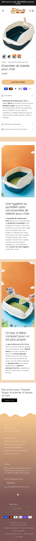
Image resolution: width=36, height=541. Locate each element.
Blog (5, 425)
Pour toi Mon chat (20, 522)
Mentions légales (10, 438)
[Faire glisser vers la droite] (32, 56)
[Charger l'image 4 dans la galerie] (19, 56)
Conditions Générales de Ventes (15, 441)
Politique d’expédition (19, 531)
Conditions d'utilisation (12, 454)
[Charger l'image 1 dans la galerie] (4, 56)
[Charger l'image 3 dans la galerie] (14, 56)
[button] (3, 10)
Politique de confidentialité (13, 447)
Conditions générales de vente (13, 533)
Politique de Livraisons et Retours (15, 450)
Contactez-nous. (10, 475)
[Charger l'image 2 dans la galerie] (9, 56)
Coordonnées (19, 536)
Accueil (4, 62)
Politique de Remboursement (14, 444)
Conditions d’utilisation (27, 528)
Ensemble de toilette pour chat (18, 62)
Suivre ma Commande (11, 431)
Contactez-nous (9, 428)
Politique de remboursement (19, 525)
